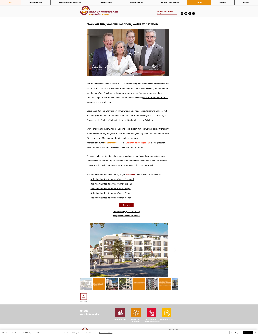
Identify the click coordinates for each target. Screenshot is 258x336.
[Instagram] (185, 13)
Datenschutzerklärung (106, 333)
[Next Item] (175, 250)
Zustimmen (247, 333)
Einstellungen (235, 333)
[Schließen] (255, 332)
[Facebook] (182, 13)
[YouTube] (193, 13)
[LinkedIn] (189, 13)
